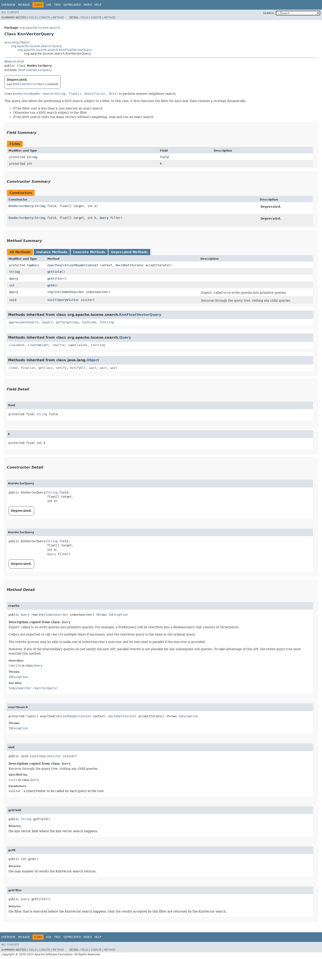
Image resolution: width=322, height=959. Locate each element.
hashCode (89, 322)
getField (54, 272)
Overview (8, 4)
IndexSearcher (72, 292)
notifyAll (78, 368)
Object (93, 360)
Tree (57, 4)
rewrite (53, 292)
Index (87, 4)
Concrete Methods (89, 252)
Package (24, 4)
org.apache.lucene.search (39, 27)
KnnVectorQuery (21, 206)
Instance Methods (51, 252)
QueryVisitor (68, 300)
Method (58, 17)
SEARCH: (268, 13)
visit (51, 300)
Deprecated (72, 4)
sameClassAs (77, 345)
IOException (118, 614)
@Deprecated (14, 61)
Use (48, 4)
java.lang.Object (17, 42)
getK (50, 285)
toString (107, 322)
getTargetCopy (67, 322)
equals (47, 322)
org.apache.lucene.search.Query (36, 46)
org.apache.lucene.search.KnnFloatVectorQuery (55, 50)
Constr (44, 17)
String (32, 157)
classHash (16, 345)
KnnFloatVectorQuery (35, 70)
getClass (45, 368)
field (164, 157)
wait (92, 368)
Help (97, 4)
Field (33, 17)
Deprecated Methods (129, 252)
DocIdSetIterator (130, 265)
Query (104, 218)
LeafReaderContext (83, 265)
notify (61, 368)
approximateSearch (23, 322)
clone (13, 368)
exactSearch (57, 265)
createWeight (38, 345)
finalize (28, 368)
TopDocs (33, 265)
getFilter (55, 278)
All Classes (10, 12)
